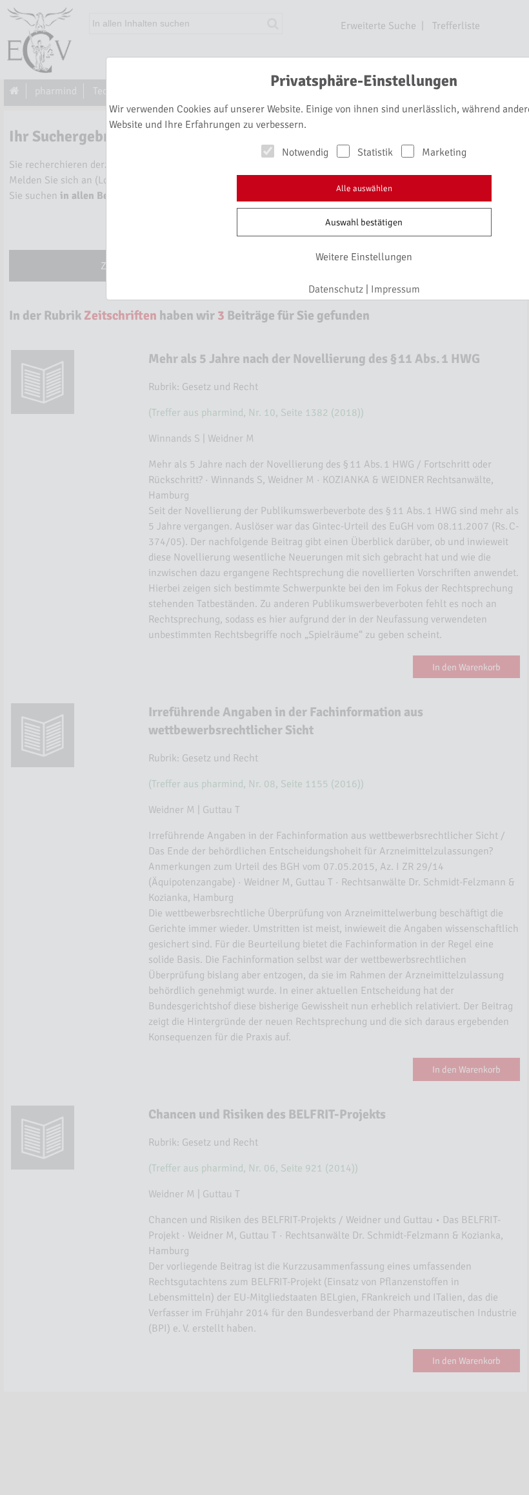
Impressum (395, 289)
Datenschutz (335, 289)
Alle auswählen (364, 188)
